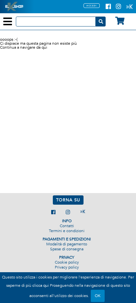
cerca (101, 21)
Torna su (68, 200)
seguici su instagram (68, 212)
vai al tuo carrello (119, 21)
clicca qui (40, 285)
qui (44, 47)
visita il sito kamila (82, 211)
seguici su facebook (53, 212)
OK (98, 295)
